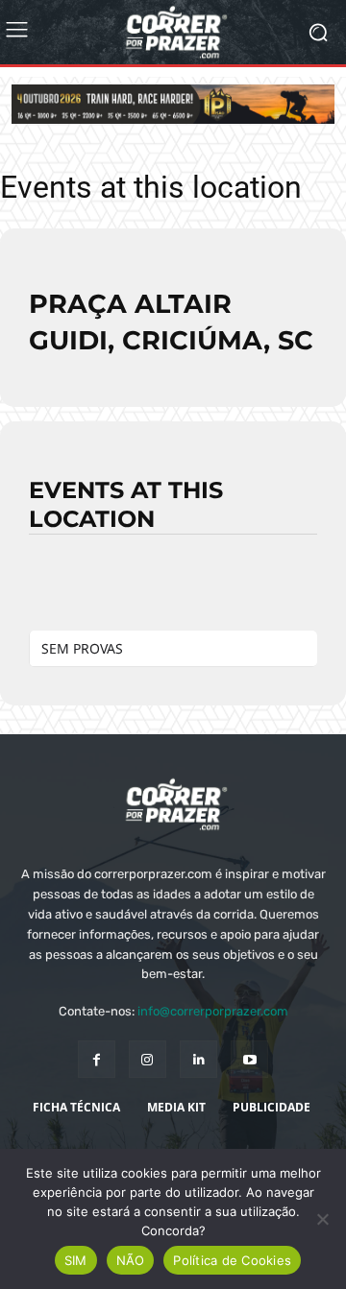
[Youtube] (249, 1059)
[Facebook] (96, 1059)
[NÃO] (322, 1219)
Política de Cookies (232, 1260)
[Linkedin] (198, 1059)
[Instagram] (147, 1059)
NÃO (130, 1260)
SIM (75, 1260)
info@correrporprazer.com (212, 1011)
